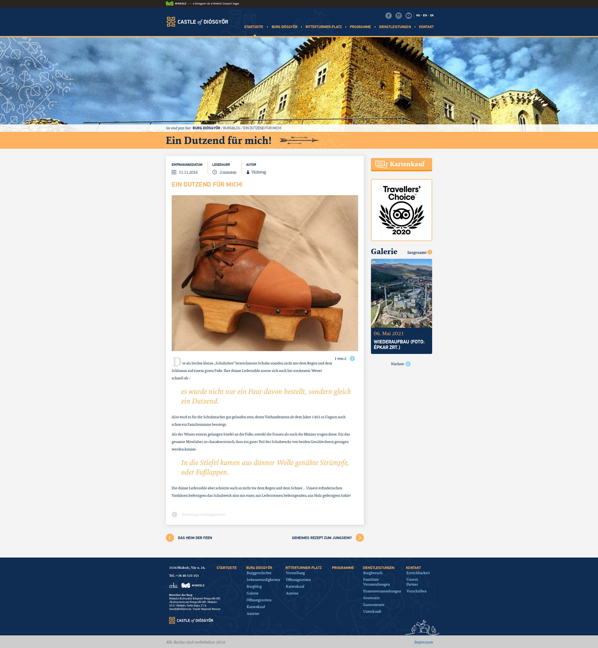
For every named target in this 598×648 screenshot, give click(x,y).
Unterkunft (372, 611)
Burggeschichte (259, 572)
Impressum (423, 642)
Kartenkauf (256, 606)
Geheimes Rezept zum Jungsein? (322, 538)
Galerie (253, 593)
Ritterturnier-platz (324, 27)
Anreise (253, 613)
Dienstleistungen (395, 27)
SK (432, 15)
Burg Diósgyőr (285, 27)
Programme (360, 27)
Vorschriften (416, 591)
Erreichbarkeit (418, 572)
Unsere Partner (412, 582)
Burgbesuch (372, 572)
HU (418, 15)
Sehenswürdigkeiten (263, 579)
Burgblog (231, 128)
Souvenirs (371, 597)
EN (425, 15)
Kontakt (426, 27)
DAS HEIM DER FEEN (195, 538)
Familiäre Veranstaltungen (376, 582)
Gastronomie (373, 604)
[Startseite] (199, 21)
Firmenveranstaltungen (382, 591)
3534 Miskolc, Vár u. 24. (187, 567)
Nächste (397, 363)
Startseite (253, 27)
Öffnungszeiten (259, 600)
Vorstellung (295, 572)
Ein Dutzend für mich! (262, 128)
